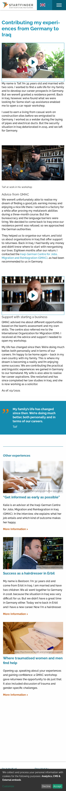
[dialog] (33, 780)
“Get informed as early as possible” (31, 497)
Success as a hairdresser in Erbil (29, 573)
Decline (46, 786)
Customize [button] (8, 786)
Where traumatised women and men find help (33, 660)
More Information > (15, 529)
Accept (57, 786)
